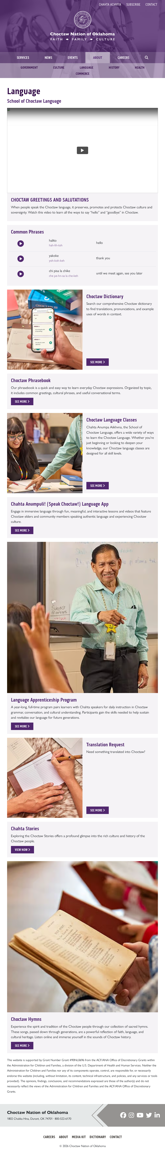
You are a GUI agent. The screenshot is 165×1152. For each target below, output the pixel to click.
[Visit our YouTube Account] (140, 1115)
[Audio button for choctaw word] (21, 244)
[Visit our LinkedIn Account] (157, 1115)
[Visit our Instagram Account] (131, 1115)
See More (96, 362)
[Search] (146, 57)
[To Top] (152, 1143)
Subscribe (133, 4)
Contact (151, 4)
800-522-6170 (63, 1118)
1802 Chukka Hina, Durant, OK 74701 (30, 1118)
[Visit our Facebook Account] (123, 1115)
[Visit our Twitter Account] (149, 1115)
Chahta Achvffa (110, 4)
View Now (21, 850)
